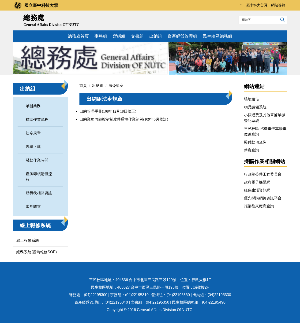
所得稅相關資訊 (39, 193)
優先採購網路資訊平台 (262, 198)
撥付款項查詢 (255, 142)
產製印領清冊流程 (39, 176)
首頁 (83, 86)
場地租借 (251, 99)
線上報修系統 (27, 240)
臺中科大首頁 (256, 5)
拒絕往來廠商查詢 (259, 206)
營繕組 (119, 36)
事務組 (100, 36)
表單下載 (33, 147)
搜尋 (282, 19)
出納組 (155, 36)
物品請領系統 (255, 107)
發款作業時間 (37, 160)
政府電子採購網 (257, 182)
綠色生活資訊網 (257, 190)
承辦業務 (33, 106)
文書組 (137, 36)
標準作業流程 (37, 119)
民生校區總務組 (217, 36)
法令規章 (33, 133)
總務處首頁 (78, 36)
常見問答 (33, 207)
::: (241, 5)
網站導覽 (278, 5)
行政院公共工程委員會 (262, 174)
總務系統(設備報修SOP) (36, 252)
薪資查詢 (251, 150)
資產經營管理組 (182, 36)
